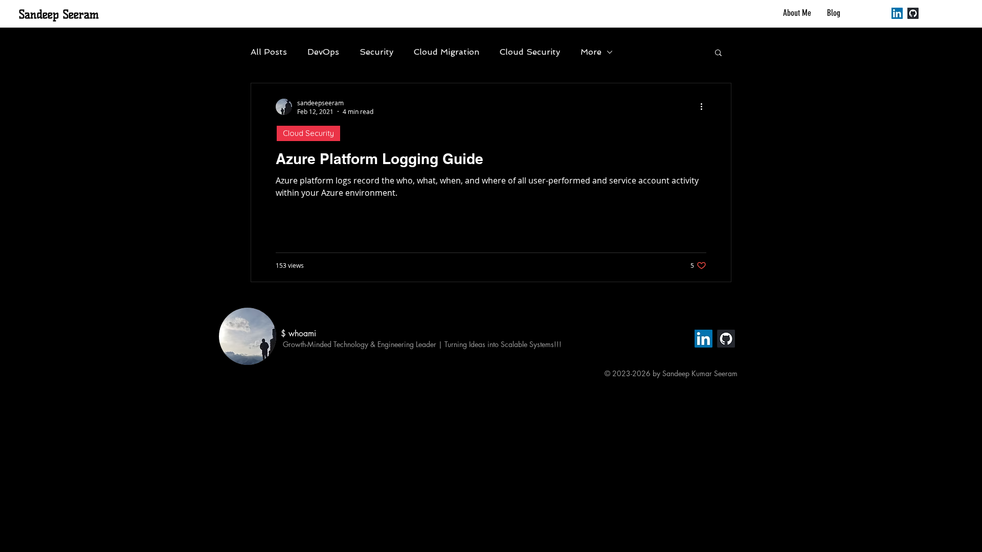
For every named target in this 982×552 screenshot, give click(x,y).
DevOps (323, 52)
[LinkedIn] (897, 13)
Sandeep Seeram (59, 14)
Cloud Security (530, 52)
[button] (718, 53)
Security (376, 52)
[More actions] (705, 107)
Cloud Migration (446, 52)
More (591, 52)
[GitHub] (913, 13)
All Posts (269, 52)
